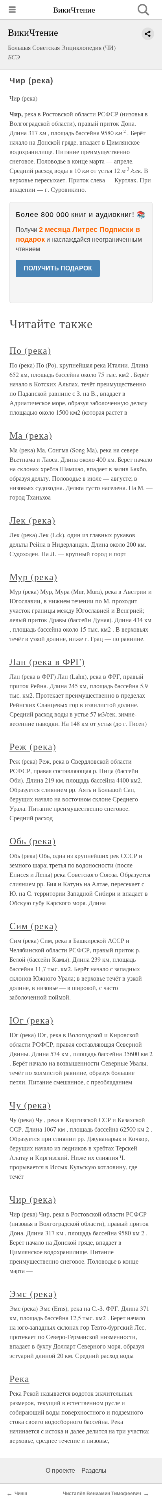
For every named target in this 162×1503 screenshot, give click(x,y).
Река (19, 1378)
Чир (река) (32, 1199)
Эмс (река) (33, 1293)
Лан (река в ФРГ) (47, 661)
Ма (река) (30, 435)
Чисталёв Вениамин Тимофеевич (102, 1493)
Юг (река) (31, 1020)
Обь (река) (32, 840)
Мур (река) (33, 576)
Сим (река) (33, 925)
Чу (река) (30, 1105)
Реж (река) (32, 746)
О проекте (60, 1470)
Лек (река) (32, 520)
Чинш (21, 1493)
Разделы (94, 1470)
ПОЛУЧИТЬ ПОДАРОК (58, 268)
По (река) (30, 350)
